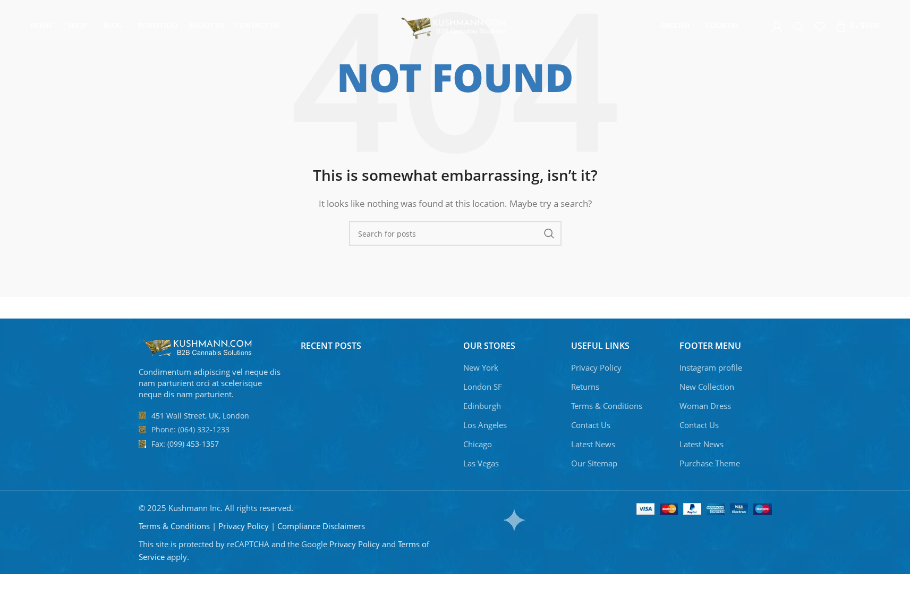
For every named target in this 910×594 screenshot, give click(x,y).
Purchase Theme (709, 463)
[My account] (777, 26)
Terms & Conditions (606, 405)
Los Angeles (485, 425)
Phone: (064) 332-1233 (190, 429)
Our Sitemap (594, 463)
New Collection (706, 386)
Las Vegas (481, 463)
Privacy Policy (596, 367)
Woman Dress (705, 405)
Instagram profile (710, 367)
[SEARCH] (549, 233)
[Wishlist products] (819, 26)
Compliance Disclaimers (321, 526)
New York (480, 367)
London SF (482, 386)
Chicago (477, 444)
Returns (585, 386)
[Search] (798, 26)
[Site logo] (455, 25)
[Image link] (197, 346)
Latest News (593, 444)
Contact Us (590, 425)
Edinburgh (482, 405)
